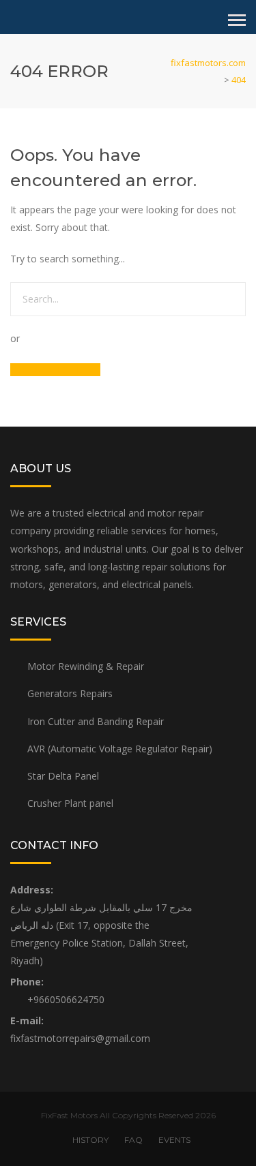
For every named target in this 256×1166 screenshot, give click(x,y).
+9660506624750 (65, 999)
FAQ (133, 1140)
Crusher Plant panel (70, 803)
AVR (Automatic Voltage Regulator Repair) (119, 748)
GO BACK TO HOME (55, 369)
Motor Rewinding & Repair (85, 666)
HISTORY (90, 1140)
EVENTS (174, 1140)
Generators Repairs (70, 693)
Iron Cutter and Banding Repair (95, 721)
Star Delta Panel (63, 775)
